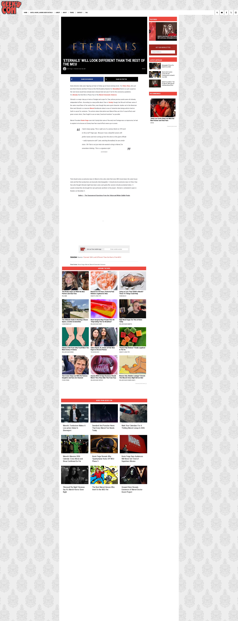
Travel (72, 12)
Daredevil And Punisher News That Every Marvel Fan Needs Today (103, 428)
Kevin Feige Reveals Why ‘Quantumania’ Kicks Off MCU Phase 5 (103, 458)
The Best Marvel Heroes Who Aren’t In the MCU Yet (103, 488)
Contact (79, 12)
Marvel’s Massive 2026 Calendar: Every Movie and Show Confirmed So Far (73, 458)
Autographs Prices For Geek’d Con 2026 (168, 66)
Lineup (58, 12)
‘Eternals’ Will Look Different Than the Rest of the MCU (102, 257)
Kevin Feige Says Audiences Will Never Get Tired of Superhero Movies (132, 458)
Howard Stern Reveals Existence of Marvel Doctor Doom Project (132, 489)
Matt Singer (70, 68)
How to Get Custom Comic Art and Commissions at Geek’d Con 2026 (168, 74)
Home (25, 12)
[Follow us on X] (231, 12)
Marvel (92, 108)
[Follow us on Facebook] (226, 12)
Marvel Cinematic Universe (108, 95)
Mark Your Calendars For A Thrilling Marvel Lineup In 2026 (133, 426)
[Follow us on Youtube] (221, 12)
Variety (110, 102)
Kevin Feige (85, 120)
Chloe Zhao (126, 86)
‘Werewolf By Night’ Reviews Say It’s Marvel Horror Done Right (74, 489)
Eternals (75, 95)
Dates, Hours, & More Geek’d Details (41, 12)
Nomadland (115, 89)
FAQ (86, 12)
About (65, 12)
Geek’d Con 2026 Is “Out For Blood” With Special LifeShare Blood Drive (163, 37)
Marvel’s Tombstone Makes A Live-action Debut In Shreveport (74, 428)
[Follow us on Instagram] (235, 12)
